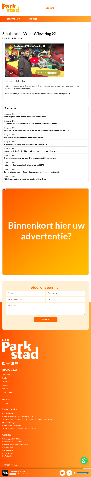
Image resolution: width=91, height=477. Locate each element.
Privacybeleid (7, 447)
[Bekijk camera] (62, 473)
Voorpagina (6, 374)
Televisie (5, 381)
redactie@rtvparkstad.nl (15, 444)
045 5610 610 (12, 442)
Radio (4, 378)
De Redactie (7, 456)
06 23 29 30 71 (12, 439)
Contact (5, 403)
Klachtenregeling (8, 450)
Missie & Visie (7, 453)
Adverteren (6, 396)
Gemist (5, 385)
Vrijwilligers (7, 392)
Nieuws (5, 389)
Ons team (6, 399)
